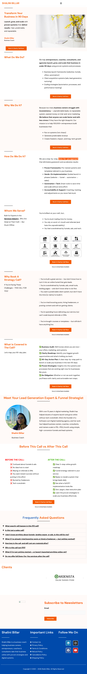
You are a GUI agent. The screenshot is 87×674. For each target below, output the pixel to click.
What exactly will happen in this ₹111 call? (22, 526)
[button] (60, 3)
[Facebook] (68, 650)
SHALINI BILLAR (10, 3)
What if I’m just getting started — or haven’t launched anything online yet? (36, 552)
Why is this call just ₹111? (15, 547)
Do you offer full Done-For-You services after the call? (27, 556)
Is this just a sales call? (14, 530)
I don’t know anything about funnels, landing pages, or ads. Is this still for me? (37, 534)
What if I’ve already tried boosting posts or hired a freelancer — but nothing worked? (40, 539)
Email (46, 608)
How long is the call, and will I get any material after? (26, 543)
